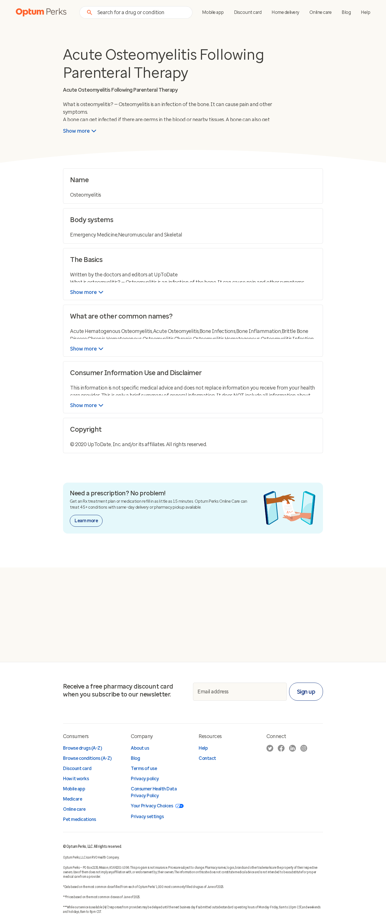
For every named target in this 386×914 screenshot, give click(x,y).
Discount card (248, 12)
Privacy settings (147, 816)
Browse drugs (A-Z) (82, 748)
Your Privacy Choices (152, 805)
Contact (207, 758)
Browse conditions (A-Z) (87, 758)
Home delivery (285, 12)
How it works (76, 778)
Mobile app (213, 12)
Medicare (72, 799)
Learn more (86, 520)
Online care (320, 12)
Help (365, 12)
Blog (346, 12)
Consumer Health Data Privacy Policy (154, 792)
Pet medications (79, 819)
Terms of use (144, 768)
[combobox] (141, 12)
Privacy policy (145, 778)
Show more (76, 131)
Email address (213, 691)
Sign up (306, 691)
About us (140, 748)
